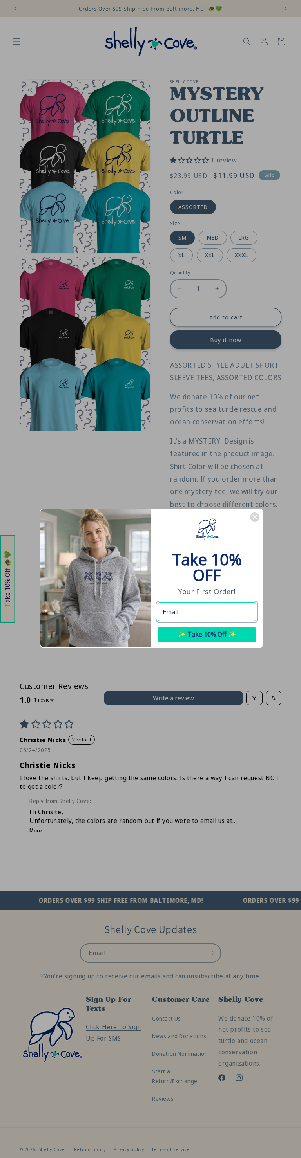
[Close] (254, 517)
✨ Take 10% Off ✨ (207, 634)
